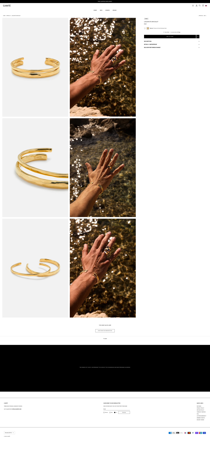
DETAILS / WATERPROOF (150, 44)
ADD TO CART (170, 36)
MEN (101, 10)
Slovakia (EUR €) (8, 432)
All (116, 412)
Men (112, 412)
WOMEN (107, 10)
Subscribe (124, 412)
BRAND (114, 10)
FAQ (198, 413)
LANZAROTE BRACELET (16, 15)
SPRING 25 (8, 15)
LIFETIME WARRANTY (201, 415)
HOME (95, 10)
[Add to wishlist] (197, 36)
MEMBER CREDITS (201, 417)
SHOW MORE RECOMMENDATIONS (105, 330)
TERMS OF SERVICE (201, 411)
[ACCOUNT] (196, 5)
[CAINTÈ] (6, 5)
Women (106, 412)
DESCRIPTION (147, 41)
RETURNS (199, 406)
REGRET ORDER (200, 419)
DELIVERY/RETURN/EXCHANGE (152, 47)
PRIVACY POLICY (200, 408)
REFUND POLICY (200, 409)
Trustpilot (105, 338)
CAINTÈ (8, 436)
